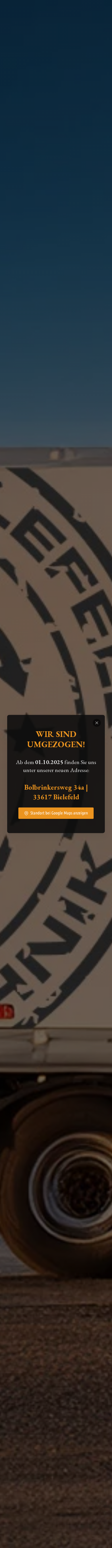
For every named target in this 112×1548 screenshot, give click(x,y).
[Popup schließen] (97, 723)
